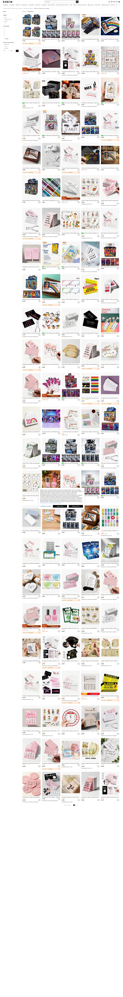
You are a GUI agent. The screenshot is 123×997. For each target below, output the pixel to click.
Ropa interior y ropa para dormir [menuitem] (62, 4)
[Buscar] (77, 2)
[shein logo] (7, 1)
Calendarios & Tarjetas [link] (27, 8)
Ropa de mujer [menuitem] (24, 4)
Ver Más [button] (6, 38)
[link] (112, 1)
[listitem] (31, 29)
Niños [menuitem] (71, 4)
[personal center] (109, 2)
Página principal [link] (6, 8)
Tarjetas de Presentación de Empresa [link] (41, 8)
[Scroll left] (117, 5)
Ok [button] (17, 50)
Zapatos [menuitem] (75, 4)
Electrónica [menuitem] (113, 4)
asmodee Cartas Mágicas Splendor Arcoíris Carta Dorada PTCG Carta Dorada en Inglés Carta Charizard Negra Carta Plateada (90, 39)
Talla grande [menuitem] (44, 4)
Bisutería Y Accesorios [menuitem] (82, 4)
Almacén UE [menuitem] (18, 4)
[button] (117, 2)
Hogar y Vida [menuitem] (37, 4)
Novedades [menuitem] (12, 4)
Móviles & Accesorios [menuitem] (105, 4)
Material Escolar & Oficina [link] (16, 8)
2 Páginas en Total (67, 805)
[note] (31, 69)
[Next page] (77, 805)
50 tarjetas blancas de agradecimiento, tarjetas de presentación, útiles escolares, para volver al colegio (110, 398)
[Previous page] (72, 805)
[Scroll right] (119, 5)
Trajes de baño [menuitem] (31, 4)
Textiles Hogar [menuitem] (97, 4)
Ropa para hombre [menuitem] (51, 4)
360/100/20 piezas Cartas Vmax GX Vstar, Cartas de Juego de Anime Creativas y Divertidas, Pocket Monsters (71, 39)
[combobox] (29, 11)
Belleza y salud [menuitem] (90, 4)
